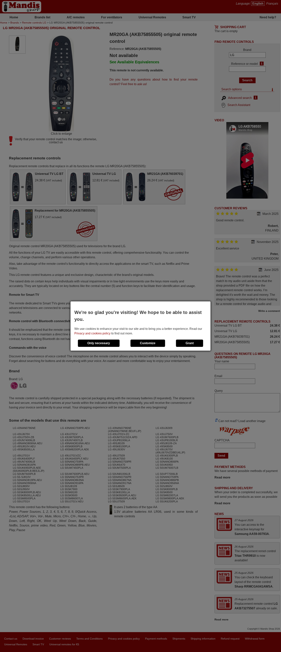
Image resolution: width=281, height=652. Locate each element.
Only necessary (98, 343)
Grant (190, 343)
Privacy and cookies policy (92, 333)
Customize (147, 343)
